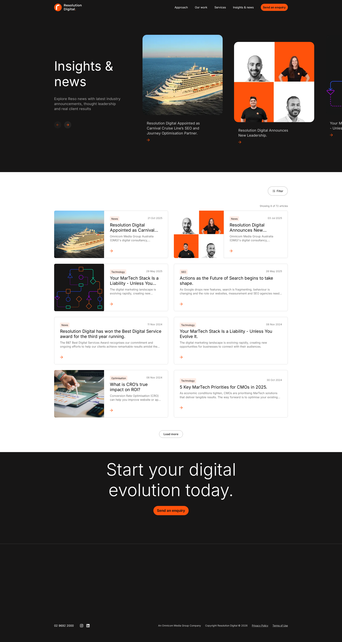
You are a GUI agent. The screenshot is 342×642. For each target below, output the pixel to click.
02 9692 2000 (64, 625)
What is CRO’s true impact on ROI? (129, 387)
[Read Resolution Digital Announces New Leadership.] (256, 250)
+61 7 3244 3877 (262, 589)
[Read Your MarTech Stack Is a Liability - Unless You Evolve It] (136, 304)
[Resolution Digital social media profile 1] (81, 625)
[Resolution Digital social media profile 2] (88, 625)
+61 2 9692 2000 (172, 589)
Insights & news (243, 7)
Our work (201, 7)
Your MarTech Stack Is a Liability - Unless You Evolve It (134, 281)
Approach (181, 7)
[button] (67, 124)
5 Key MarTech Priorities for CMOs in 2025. (223, 387)
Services (220, 7)
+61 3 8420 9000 (217, 589)
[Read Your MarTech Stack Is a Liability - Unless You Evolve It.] (231, 357)
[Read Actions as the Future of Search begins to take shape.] (231, 304)
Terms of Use (280, 625)
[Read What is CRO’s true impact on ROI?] (136, 410)
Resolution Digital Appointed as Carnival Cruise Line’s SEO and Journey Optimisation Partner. (132, 228)
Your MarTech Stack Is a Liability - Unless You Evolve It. (226, 334)
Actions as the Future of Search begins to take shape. (226, 281)
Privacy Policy (260, 625)
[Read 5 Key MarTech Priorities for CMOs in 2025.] (231, 407)
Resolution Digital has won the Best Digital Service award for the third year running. (110, 334)
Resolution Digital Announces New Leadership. (247, 228)
